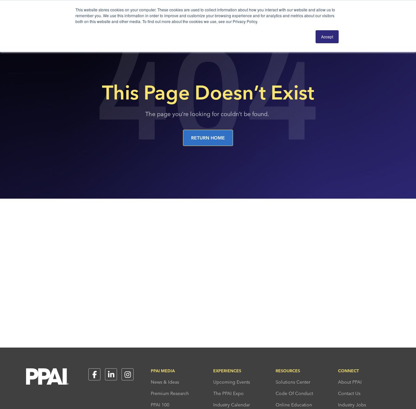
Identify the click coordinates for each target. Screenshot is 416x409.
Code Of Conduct (294, 393)
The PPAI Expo (228, 393)
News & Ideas (165, 382)
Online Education (294, 405)
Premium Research (170, 393)
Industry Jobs (352, 405)
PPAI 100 (160, 405)
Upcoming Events (231, 382)
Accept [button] (327, 36)
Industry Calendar (231, 405)
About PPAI (350, 382)
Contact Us (349, 393)
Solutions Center (293, 382)
